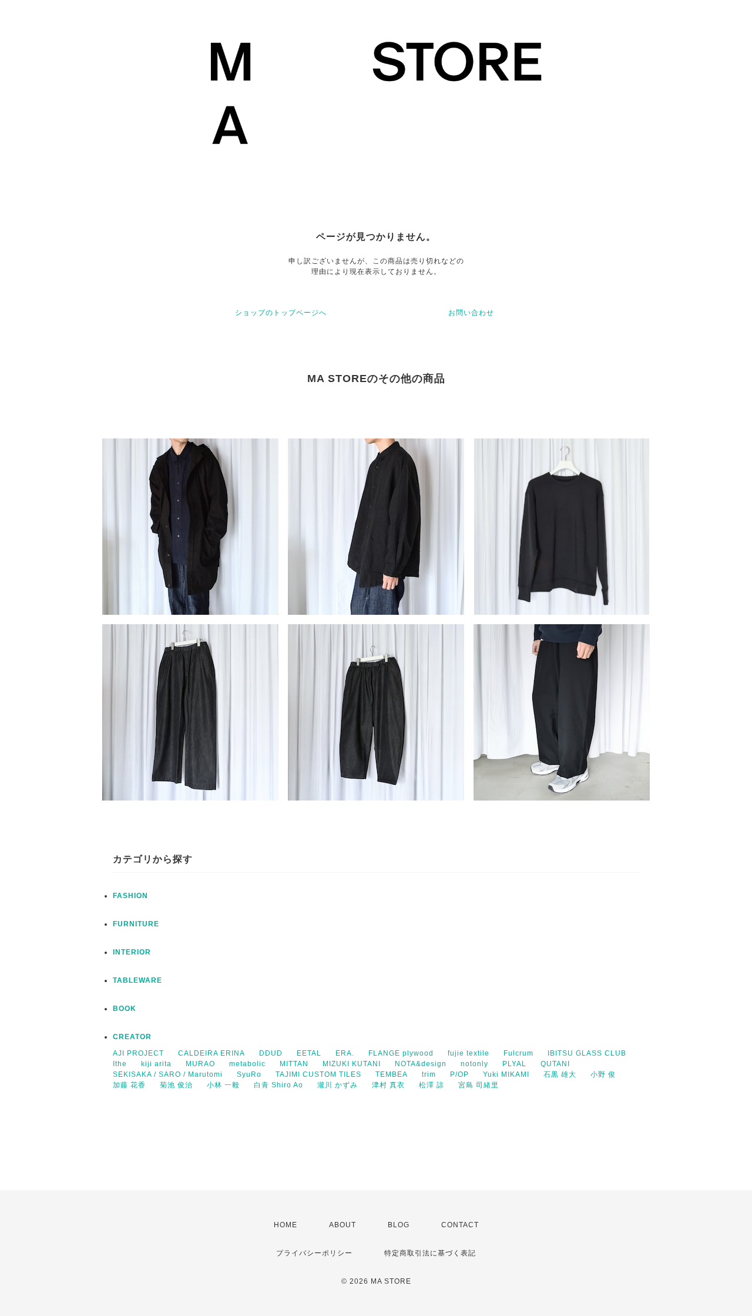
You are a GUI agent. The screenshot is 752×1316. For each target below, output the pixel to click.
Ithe (120, 1064)
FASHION (130, 896)
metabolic (247, 1064)
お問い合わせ (471, 313)
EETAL (309, 1053)
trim (429, 1074)
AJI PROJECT (138, 1053)
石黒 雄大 (559, 1074)
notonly (474, 1064)
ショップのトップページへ (281, 313)
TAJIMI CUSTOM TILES (318, 1074)
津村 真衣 (388, 1085)
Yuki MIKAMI (506, 1074)
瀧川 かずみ (337, 1085)
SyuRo (249, 1074)
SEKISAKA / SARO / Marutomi (168, 1074)
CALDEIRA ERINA (211, 1053)
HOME (285, 1225)
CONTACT (460, 1225)
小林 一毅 (223, 1085)
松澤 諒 (431, 1085)
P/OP (459, 1074)
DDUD (271, 1053)
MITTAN (294, 1064)
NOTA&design (420, 1064)
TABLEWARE (137, 980)
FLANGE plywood (401, 1053)
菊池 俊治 (176, 1085)
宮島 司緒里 (478, 1085)
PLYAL (514, 1064)
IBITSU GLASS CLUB (587, 1053)
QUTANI (555, 1064)
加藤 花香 (129, 1085)
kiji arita (156, 1064)
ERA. (344, 1053)
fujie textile (468, 1053)
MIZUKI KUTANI (352, 1064)
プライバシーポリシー (314, 1253)
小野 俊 (603, 1074)
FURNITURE (136, 924)
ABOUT (342, 1225)
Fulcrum (518, 1053)
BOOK (124, 1008)
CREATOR (132, 1037)
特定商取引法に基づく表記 (430, 1253)
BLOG (398, 1225)
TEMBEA (391, 1074)
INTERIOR (132, 952)
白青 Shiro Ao (278, 1085)
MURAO (200, 1064)
